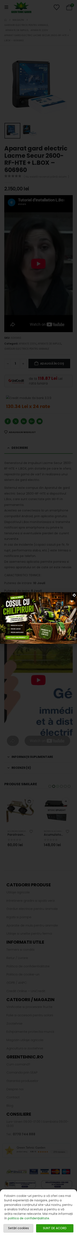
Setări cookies (18, 1228)
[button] (74, 595)
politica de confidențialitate (28, 1218)
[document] (38, 618)
